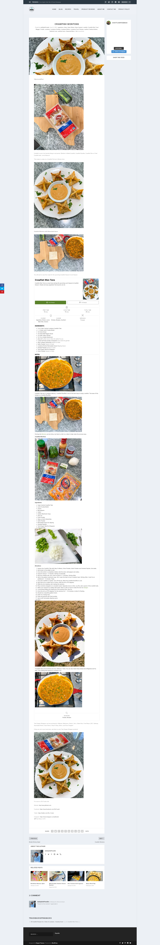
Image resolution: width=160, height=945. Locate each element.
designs (86, 587)
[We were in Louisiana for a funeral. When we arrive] (122, 32)
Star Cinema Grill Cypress (75, 883)
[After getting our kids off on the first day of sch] (128, 28)
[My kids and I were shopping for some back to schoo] (115, 40)
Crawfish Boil (91, 27)
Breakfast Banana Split (38, 883)
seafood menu (62, 31)
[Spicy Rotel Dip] (94, 876)
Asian (65, 27)
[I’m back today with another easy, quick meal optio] (122, 36)
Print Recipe (51, 302)
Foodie (42, 29)
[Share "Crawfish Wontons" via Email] (79, 831)
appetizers (61, 27)
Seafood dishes (93, 29)
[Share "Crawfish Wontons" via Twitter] (55, 831)
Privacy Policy (124, 9)
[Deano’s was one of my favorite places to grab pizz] (109, 28)
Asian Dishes (71, 27)
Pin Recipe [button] (84, 302)
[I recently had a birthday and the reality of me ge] (122, 40)
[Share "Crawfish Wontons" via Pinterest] (65, 831)
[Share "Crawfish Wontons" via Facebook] (52, 831)
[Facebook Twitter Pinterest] (59, 227)
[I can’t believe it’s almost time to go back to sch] (128, 36)
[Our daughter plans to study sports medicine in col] (109, 32)
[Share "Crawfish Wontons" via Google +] (59, 831)
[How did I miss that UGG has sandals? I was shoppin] (109, 36)
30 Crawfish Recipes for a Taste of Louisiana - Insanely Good (47, 921)
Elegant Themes (40, 943)
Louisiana (47, 29)
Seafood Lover (53, 31)
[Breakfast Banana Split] (39, 876)
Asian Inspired (78, 27)
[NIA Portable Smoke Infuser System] (57, 876)
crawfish (85, 27)
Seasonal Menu (70, 31)
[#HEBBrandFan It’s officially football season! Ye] (115, 32)
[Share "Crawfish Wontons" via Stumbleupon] (75, 831)
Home (54, 9)
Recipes (68, 9)
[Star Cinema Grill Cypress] (76, 876)
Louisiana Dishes (65, 29)
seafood (86, 29)
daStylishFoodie (45, 27)
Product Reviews (88, 9)
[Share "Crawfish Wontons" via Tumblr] (62, 831)
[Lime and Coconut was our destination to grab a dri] (122, 44)
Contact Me (111, 9)
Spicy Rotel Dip (91, 883)
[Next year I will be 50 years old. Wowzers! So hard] (115, 28)
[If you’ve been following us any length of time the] (109, 40)
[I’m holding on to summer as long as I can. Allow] (115, 36)
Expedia (57, 933)
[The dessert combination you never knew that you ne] (109, 44)
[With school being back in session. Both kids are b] (128, 32)
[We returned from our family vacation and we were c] (128, 40)
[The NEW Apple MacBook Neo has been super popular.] (115, 44)
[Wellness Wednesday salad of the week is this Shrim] (128, 44)
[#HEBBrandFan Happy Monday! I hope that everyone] (122, 28)
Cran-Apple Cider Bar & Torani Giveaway (50, 2)
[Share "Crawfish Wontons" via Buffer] (72, 831)
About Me (100, 9)
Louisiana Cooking (55, 29)
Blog (61, 9)
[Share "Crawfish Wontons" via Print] (82, 831)
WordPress (55, 943)
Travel (76, 9)
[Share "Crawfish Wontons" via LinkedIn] (69, 831)
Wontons (44, 434)
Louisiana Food (75, 29)
